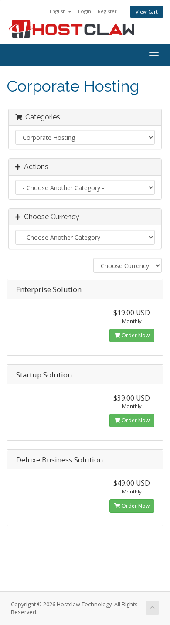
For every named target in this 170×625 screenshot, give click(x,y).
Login (84, 11)
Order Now (135, 335)
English (58, 11)
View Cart (147, 11)
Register (107, 11)
